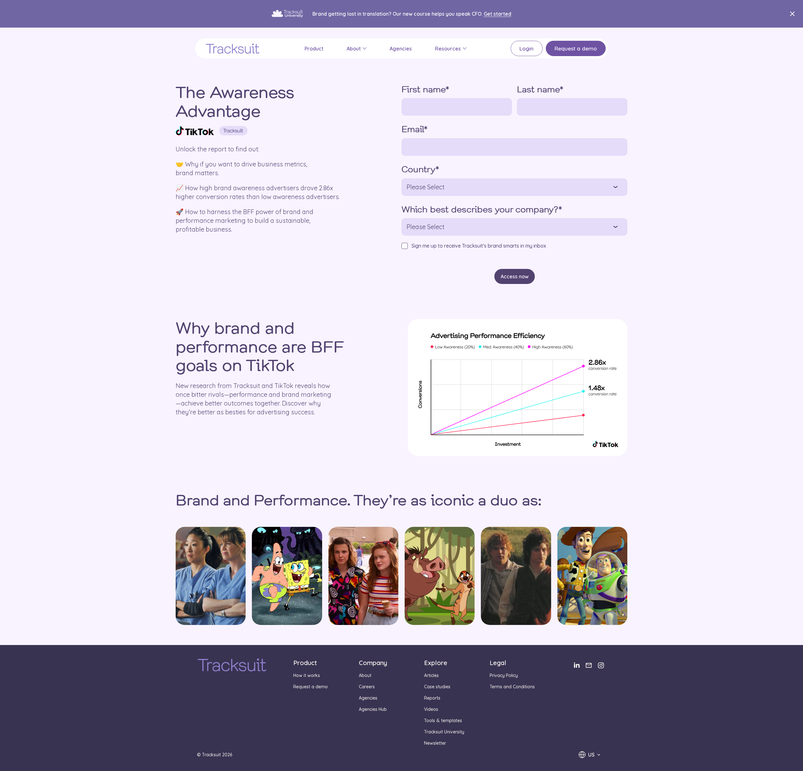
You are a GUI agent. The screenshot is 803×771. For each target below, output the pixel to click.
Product (314, 48)
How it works (306, 675)
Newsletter (435, 743)
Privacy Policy (504, 675)
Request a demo (576, 48)
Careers (367, 687)
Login (526, 48)
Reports (432, 698)
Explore (435, 663)
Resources (448, 48)
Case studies (437, 687)
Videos (431, 709)
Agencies (401, 48)
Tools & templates (443, 720)
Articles (431, 675)
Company (373, 663)
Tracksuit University (444, 732)
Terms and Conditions (512, 687)
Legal (498, 663)
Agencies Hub (373, 709)
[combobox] (589, 754)
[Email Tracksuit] (588, 665)
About (354, 48)
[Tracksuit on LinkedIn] (576, 665)
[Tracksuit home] (232, 665)
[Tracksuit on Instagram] (600, 665)
